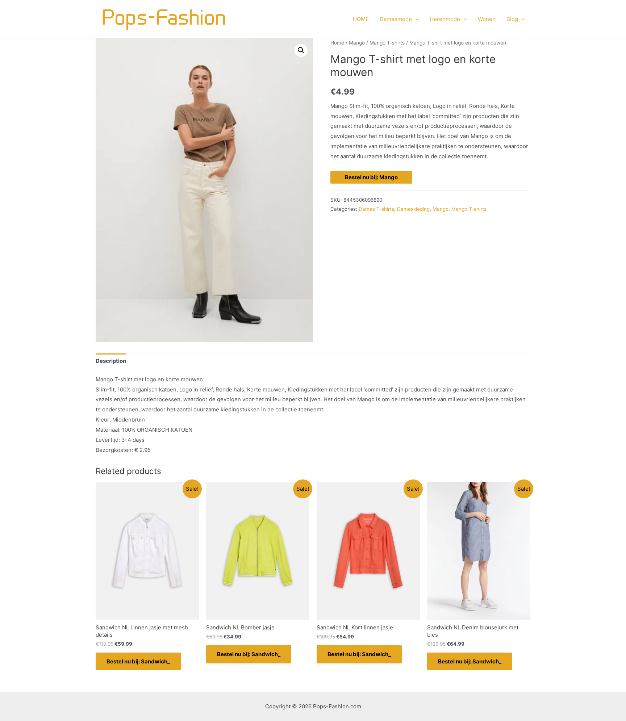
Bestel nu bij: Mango (371, 177)
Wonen (487, 19)
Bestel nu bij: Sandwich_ (138, 661)
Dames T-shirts (376, 209)
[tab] (111, 361)
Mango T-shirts (387, 43)
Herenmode (445, 19)
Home (337, 43)
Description (111, 360)
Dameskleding (413, 209)
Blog (512, 19)
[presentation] (415, 19)
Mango (357, 43)
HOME (361, 19)
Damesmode (396, 19)
